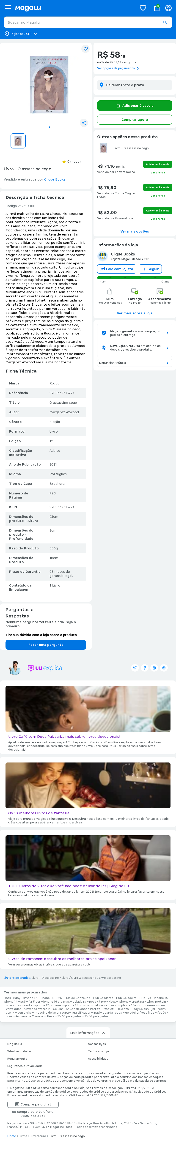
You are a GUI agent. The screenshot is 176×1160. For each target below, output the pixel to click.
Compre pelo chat (35, 1104)
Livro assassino (110, 977)
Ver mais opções (135, 231)
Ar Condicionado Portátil (83, 1009)
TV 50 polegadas (69, 1016)
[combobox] (88, 22)
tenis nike (25, 1012)
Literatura (38, 1136)
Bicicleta (123, 1009)
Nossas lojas (97, 1044)
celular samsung (106, 1005)
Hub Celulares (103, 998)
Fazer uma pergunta (45, 645)
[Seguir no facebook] (144, 668)
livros (23, 1136)
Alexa (50, 1016)
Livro (65, 977)
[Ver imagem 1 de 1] (49, 84)
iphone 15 (161, 998)
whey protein (156, 1001)
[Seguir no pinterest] (164, 668)
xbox (112, 1001)
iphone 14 (10, 1001)
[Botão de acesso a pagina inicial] (74, 8)
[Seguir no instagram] (154, 668)
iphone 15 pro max (77, 1005)
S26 (59, 998)
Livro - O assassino (45, 977)
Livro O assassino (83, 977)
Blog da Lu (14, 1044)
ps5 (23, 1001)
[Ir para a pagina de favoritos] (143, 8)
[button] (165, 22)
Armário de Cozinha (29, 1016)
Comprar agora (134, 119)
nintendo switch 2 (37, 1009)
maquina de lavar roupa (52, 1012)
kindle (28, 1005)
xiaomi (165, 1005)
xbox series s (148, 1005)
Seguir (153, 269)
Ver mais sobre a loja (135, 313)
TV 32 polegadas (96, 1016)
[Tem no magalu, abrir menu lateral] (8, 7)
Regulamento (17, 1058)
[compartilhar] (84, 123)
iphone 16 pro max (56, 1001)
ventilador (13, 1009)
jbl (153, 1009)
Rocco (55, 383)
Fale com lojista (119, 269)
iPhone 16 (47, 998)
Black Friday (12, 998)
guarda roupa (112, 1012)
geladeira (79, 1001)
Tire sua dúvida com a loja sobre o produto (41, 635)
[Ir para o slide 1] (49, 127)
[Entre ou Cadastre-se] (168, 8)
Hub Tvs (145, 998)
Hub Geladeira (126, 998)
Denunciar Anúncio (112, 363)
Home (11, 1136)
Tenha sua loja (98, 1051)
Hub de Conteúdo (77, 998)
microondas (12, 1005)
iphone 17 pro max (48, 1005)
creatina (138, 1001)
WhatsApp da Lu (19, 1051)
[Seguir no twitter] (135, 668)
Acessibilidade (98, 1058)
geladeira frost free (139, 1012)
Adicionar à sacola (138, 105)
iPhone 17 (30, 998)
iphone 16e (128, 1005)
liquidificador (81, 1012)
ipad (97, 1012)
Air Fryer (34, 1001)
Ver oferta (158, 172)
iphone (124, 1001)
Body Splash (140, 1009)
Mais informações (84, 1033)
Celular (58, 1009)
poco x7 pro (97, 1001)
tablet (109, 1009)
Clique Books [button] (54, 179)
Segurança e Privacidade (25, 1066)
